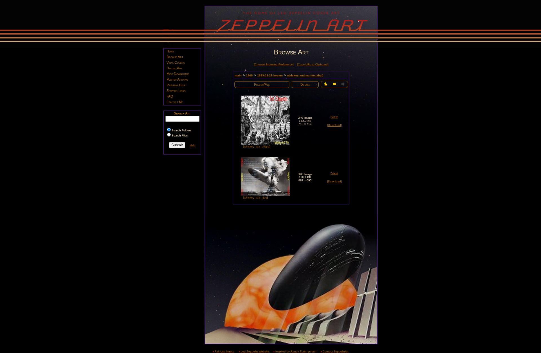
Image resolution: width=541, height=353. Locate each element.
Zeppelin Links (176, 91)
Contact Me (175, 102)
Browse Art (175, 57)
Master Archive (177, 79)
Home (170, 51)
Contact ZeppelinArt (336, 351)
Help (193, 145)
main (238, 75)
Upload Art (174, 68)
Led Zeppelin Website (255, 351)
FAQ (170, 96)
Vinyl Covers (176, 63)
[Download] (334, 125)
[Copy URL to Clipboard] (313, 64)
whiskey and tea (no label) (305, 75)
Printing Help (176, 85)
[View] (334, 116)
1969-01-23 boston (270, 75)
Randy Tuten (299, 351)
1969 (249, 75)
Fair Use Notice (224, 351)
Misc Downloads (178, 74)
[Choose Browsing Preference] (274, 64)
